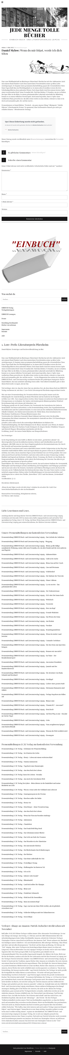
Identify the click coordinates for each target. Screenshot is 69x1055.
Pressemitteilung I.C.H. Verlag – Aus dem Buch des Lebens (22, 770)
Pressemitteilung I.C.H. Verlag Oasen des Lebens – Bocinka (22, 775)
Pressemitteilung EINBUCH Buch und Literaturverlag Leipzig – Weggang (27, 541)
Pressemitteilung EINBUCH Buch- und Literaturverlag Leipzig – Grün (26, 720)
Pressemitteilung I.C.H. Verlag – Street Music (17, 917)
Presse (4, 319)
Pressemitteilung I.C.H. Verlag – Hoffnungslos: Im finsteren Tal (23, 867)
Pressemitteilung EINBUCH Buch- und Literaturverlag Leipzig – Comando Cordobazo (31, 641)
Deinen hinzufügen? (38, 153)
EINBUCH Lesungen (8, 314)
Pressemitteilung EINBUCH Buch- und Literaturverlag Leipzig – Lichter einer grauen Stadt (33, 684)
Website (4, 209)
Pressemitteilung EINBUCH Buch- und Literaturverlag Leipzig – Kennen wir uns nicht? (32, 651)
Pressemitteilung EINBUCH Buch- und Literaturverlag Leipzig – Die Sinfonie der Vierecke (33, 576)
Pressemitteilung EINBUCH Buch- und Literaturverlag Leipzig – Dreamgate (28, 735)
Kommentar (6, 170)
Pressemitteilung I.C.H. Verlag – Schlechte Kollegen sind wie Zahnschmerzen (28, 912)
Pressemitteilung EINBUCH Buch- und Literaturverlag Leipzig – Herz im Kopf (28, 608)
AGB (3, 336)
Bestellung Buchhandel (10, 323)
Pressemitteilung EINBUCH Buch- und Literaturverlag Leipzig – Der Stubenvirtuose (30, 591)
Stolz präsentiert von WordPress (23, 1048)
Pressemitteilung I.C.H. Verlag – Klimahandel (17, 880)
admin (4, 47)
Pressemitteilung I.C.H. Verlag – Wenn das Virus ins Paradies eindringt (26, 816)
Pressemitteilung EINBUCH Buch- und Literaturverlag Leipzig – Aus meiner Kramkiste (32, 662)
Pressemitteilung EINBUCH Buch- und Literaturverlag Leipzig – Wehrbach (27, 600)
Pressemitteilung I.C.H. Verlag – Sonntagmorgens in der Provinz (24, 794)
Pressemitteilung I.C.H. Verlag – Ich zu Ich (16, 872)
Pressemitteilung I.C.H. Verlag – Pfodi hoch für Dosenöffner (22, 897)
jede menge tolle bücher (34, 32)
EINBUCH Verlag (7, 308)
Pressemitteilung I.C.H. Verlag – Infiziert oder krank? (20, 876)
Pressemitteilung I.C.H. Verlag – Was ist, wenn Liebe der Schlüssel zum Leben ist (29, 790)
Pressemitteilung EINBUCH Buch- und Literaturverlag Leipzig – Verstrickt (27, 604)
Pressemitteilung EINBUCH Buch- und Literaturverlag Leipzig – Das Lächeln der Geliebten (33, 537)
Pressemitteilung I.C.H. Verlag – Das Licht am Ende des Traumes (24, 837)
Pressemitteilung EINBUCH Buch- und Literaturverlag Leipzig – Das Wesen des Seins (31, 617)
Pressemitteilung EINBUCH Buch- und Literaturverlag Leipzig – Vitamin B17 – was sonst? (32, 705)
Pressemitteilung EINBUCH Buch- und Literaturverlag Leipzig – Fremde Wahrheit (30, 613)
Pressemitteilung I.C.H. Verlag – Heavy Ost (16, 803)
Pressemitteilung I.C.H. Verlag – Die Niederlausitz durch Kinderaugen (26, 850)
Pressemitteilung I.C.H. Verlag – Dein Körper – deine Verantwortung (25, 807)
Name (4, 194)
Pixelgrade (52, 1048)
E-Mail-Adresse (7, 202)
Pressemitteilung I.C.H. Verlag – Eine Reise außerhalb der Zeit (23, 859)
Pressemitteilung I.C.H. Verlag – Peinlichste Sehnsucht (20, 893)
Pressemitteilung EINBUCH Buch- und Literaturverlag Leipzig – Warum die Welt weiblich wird (34, 731)
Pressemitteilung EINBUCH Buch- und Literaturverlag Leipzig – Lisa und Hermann (30, 567)
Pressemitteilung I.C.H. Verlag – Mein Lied (16, 889)
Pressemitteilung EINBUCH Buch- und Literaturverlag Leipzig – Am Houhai (28, 621)
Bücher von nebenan (9, 325)
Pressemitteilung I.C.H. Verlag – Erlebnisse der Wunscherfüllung (24, 749)
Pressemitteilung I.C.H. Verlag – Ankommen (17, 820)
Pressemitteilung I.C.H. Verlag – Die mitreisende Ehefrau (21, 846)
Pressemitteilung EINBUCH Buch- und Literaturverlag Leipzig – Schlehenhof (28, 572)
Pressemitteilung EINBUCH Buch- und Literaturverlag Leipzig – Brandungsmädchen (31, 630)
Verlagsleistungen (8, 310)
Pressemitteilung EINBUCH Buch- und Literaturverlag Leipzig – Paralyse (27, 625)
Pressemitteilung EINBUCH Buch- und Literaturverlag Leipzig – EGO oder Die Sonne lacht (33, 595)
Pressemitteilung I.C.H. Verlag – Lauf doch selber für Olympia (23, 884)
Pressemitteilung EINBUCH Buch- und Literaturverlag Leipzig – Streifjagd (27, 679)
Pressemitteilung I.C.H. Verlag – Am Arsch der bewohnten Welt (23, 779)
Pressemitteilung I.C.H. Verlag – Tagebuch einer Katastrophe (22, 766)
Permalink (59, 139)
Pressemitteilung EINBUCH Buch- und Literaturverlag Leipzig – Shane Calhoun (29, 580)
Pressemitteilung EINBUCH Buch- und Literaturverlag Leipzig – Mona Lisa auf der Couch (32, 563)
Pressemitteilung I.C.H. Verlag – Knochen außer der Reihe (21, 798)
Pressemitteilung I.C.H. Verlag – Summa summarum (19, 762)
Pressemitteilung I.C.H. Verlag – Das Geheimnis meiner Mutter (23, 833)
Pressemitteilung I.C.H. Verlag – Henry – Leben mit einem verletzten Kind (27, 757)
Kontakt (4, 331)
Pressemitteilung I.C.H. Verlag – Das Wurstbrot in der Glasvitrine (24, 841)
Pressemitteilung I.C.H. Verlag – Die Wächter (17, 854)
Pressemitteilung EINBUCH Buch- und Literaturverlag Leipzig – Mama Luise (28, 701)
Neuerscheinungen (21, 47)
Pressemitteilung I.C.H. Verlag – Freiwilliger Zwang (19, 863)
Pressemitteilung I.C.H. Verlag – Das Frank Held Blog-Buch (22, 828)
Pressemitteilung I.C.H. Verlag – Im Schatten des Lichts (20, 753)
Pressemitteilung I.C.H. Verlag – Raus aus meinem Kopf (20, 902)
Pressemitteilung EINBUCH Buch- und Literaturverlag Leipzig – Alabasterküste (29, 554)
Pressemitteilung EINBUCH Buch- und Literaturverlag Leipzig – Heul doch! (28, 709)
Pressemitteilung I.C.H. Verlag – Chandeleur (17, 824)
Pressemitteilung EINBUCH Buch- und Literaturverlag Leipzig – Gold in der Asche (30, 559)
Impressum (5, 329)
